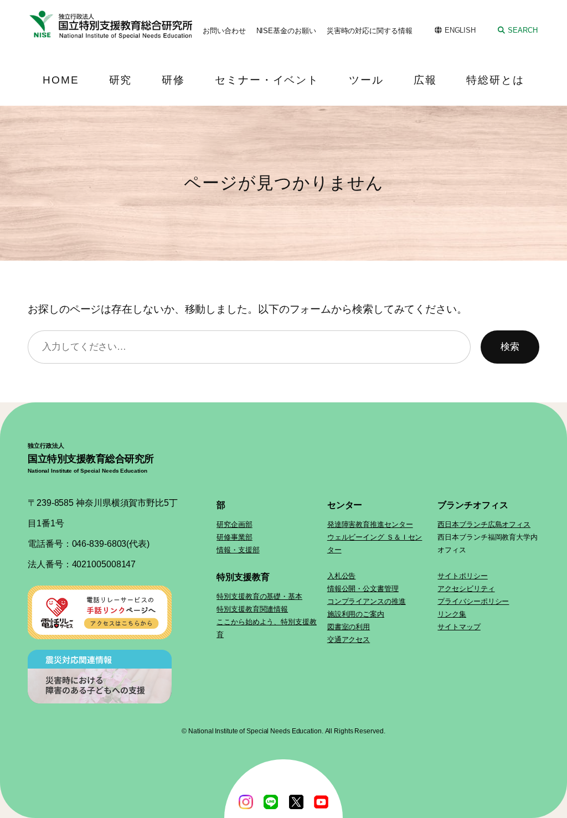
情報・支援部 (238, 550)
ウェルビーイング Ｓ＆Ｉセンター (374, 543)
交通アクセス (348, 639)
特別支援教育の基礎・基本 (259, 596)
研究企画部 (234, 524)
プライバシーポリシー (473, 601)
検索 (510, 346)
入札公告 (341, 576)
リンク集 (451, 614)
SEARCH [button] (522, 30)
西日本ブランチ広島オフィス (483, 524)
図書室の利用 (348, 627)
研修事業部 (234, 537)
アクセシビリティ (465, 588)
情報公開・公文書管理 (363, 588)
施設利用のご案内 (355, 614)
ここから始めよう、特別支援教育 (267, 628)
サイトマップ (458, 627)
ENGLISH (460, 30)
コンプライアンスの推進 (366, 601)
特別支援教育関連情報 (252, 609)
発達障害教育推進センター (370, 524)
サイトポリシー (462, 576)
